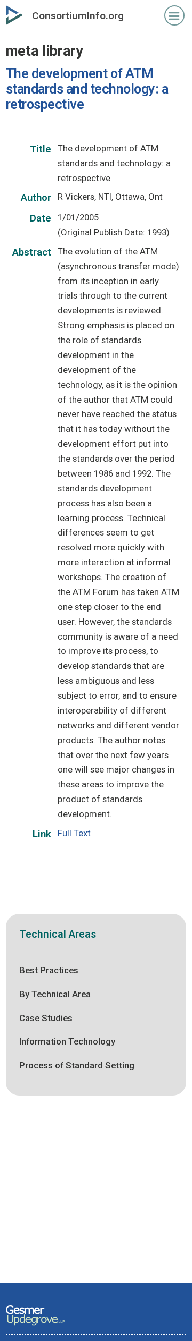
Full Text (74, 833)
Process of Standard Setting (76, 1065)
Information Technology (67, 1041)
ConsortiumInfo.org (78, 16)
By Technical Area (55, 994)
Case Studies (46, 1018)
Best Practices (48, 970)
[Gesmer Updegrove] (35, 1326)
